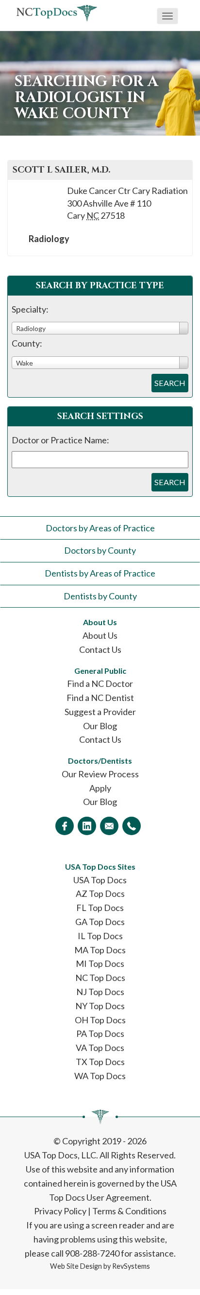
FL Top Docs (100, 907)
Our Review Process (100, 774)
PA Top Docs (100, 1033)
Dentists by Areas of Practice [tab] (100, 573)
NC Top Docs (100, 977)
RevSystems (131, 1266)
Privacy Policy (60, 1211)
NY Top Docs (100, 1005)
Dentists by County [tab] (100, 596)
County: (27, 343)
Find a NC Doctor (100, 683)
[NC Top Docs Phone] (131, 826)
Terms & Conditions (129, 1211)
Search (169, 382)
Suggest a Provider (100, 711)
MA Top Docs (100, 950)
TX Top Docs (100, 1061)
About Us (100, 635)
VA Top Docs (100, 1047)
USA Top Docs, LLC (60, 1155)
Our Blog (100, 725)
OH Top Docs (100, 1020)
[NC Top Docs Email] (109, 826)
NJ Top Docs (100, 991)
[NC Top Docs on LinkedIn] (87, 826)
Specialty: (30, 309)
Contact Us (100, 649)
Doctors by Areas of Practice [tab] (100, 528)
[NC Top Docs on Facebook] (64, 826)
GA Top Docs (100, 921)
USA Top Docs (100, 880)
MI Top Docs (100, 963)
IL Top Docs (100, 935)
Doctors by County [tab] (100, 550)
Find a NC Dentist (100, 697)
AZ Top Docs (100, 893)
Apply (100, 788)
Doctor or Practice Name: (60, 440)
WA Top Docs (100, 1075)
